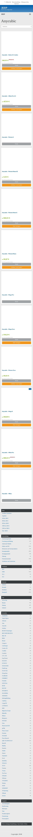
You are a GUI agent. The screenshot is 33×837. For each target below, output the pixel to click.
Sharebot (4, 748)
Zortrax (4, 795)
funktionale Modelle (6, 543)
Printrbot (4, 733)
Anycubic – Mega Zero (8, 329)
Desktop (4, 605)
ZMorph (4, 793)
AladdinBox (5, 615)
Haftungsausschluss (25, 2)
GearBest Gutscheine (6, 513)
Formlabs (4, 680)
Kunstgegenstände (6, 553)
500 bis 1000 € (5, 523)
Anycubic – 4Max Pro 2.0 (9, 96)
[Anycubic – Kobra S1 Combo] (16, 42)
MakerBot (4, 713)
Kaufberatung (5, 806)
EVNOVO (4, 663)
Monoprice (4, 718)
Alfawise (4, 620)
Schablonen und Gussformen (8, 561)
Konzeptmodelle (5, 551)
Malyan (3, 715)
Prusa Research (5, 738)
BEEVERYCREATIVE (7, 633)
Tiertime (4, 768)
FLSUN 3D (4, 670)
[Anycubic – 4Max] (16, 481)
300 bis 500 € (5, 520)
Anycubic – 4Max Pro (8, 452)
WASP (3, 785)
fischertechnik (5, 665)
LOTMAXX (5, 705)
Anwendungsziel (6, 803)
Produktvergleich (6, 813)
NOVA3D (4, 720)
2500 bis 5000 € (5, 528)
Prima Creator (5, 730)
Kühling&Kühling (6, 698)
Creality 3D (4, 648)
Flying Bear (4, 673)
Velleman (4, 778)
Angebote (4, 515)
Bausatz (4, 602)
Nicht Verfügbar (16, 226)
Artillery (4, 628)
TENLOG (4, 763)
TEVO (3, 765)
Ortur (3, 723)
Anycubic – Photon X (8, 137)
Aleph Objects (5, 618)
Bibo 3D (4, 635)
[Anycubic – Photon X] (16, 124)
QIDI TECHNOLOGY (7, 740)
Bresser (3, 640)
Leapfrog (4, 700)
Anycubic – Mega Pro (8, 295)
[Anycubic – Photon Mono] (16, 241)
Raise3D (4, 743)
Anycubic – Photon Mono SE (10, 171)
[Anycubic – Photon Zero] (16, 357)
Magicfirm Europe (6, 710)
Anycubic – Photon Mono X (9, 212)
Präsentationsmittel (6, 558)
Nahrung (4, 556)
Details (16, 65)
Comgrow (4, 643)
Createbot (4, 653)
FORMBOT (4, 678)
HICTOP (4, 688)
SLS (3, 576)
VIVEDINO (5, 780)
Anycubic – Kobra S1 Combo (10, 55)
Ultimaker (4, 775)
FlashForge (4, 668)
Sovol (3, 758)
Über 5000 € (5, 530)
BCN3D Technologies (7, 630)
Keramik (4, 587)
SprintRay (4, 760)
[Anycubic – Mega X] (16, 399)
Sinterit (3, 753)
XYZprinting (5, 790)
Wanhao (4, 783)
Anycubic (4, 625)
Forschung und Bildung (7, 541)
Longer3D (4, 703)
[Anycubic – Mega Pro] (16, 282)
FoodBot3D (4, 675)
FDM (3, 571)
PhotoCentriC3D (6, 725)
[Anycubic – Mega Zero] (16, 316)
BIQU (3, 638)
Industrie (4, 607)
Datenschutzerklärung (16, 2)
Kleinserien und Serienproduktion (9, 548)
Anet (3, 623)
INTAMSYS (5, 690)
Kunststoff (4, 592)
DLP (3, 569)
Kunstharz (4, 589)
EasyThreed (4, 658)
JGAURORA (5, 693)
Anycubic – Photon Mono (9, 253)
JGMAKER (4, 695)
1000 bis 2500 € (5, 525)
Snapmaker (4, 755)
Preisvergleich (5, 818)
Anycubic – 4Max (7, 493)
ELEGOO (4, 660)
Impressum (16, 3)
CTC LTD (4, 655)
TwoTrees (4, 773)
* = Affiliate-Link (7, 2)
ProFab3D (4, 735)
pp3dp (3, 728)
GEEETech (4, 683)
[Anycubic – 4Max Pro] (16, 440)
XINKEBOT (5, 788)
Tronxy (3, 770)
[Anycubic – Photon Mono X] (16, 200)
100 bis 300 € (5, 518)
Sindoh (3, 750)
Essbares (4, 584)
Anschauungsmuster (6, 538)
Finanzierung (5, 816)
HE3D (3, 685)
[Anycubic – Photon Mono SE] (16, 159)
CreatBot (4, 650)
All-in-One (4, 600)
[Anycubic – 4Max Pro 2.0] (16, 83)
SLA (3, 574)
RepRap (4, 745)
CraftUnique (5, 645)
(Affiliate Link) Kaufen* (16, 68)
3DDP (3, 14)
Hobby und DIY (5, 546)
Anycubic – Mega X (7, 411)
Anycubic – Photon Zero (9, 370)
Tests (3, 811)
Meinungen (4, 808)
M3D (3, 708)
